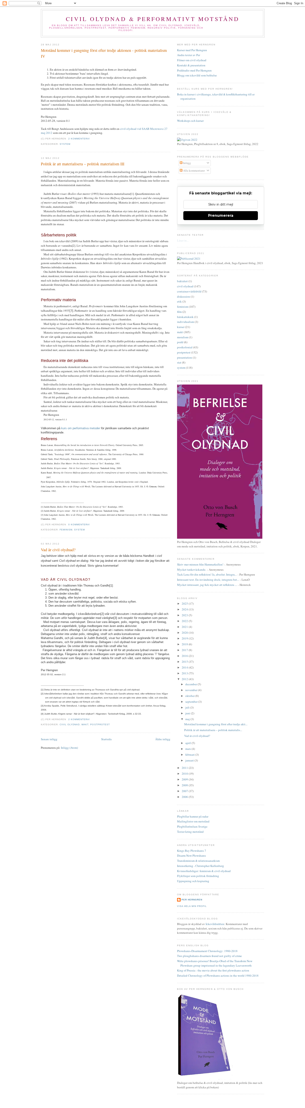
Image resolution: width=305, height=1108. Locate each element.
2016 (185, 656)
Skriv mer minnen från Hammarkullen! (200, 564)
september (191, 702)
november (191, 690)
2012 (185, 679)
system (65, 144)
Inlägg (186, 163)
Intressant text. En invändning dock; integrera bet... (208, 580)
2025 (185, 603)
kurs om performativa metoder (80, 428)
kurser (180, 327)
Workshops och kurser (190, 121)
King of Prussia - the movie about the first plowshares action (213, 970)
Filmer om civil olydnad (191, 60)
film (179, 312)
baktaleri (182, 281)
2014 (185, 667)
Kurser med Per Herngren (192, 50)
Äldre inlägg (162, 739)
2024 (185, 609)
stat (179, 362)
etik (179, 301)
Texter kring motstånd (190, 832)
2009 (185, 779)
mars (188, 749)
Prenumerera (220, 215)
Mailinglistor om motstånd (193, 821)
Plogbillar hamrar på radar (192, 816)
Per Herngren (192, 899)
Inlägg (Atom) (69, 748)
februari (190, 755)
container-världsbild (189, 291)
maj (187, 719)
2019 (185, 638)
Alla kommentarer (193, 170)
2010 (185, 774)
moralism (182, 337)
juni (188, 713)
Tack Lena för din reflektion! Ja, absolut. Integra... (207, 574)
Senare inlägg (49, 739)
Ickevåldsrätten (215, 924)
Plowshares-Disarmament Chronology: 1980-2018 (207, 951)
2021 (185, 627)
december (191, 684)
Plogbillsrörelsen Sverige (192, 826)
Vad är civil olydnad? (58, 549)
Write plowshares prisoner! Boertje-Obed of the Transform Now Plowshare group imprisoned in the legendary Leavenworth (214, 963)
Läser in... (183, 240)
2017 (185, 650)
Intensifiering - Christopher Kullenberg (200, 866)
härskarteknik (185, 317)
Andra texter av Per (188, 55)
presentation (184, 357)
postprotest (100, 724)
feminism (66, 529)
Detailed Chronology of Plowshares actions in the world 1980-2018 (218, 975)
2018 (185, 644)
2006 (185, 797)
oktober (190, 696)
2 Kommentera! (79, 138)
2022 (185, 621)
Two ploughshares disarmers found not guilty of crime (209, 956)
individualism (185, 322)
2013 (185, 673)
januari (189, 760)
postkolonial (184, 347)
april (188, 743)
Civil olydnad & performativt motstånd (152, 19)
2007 (185, 791)
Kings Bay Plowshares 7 (191, 851)
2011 (185, 768)
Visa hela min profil (192, 906)
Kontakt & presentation (191, 65)
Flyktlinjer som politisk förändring (198, 876)
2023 (185, 615)
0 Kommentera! (79, 524)
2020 (185, 633)
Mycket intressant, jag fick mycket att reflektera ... (207, 585)
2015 (185, 662)
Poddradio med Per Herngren (194, 70)
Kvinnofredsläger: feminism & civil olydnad (204, 871)
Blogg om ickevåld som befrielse (197, 75)
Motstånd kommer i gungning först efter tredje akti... (215, 724)
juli (187, 707)
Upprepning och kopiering (193, 881)
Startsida (106, 739)
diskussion (183, 296)
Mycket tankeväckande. (191, 570)
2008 (185, 785)
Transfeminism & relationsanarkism (198, 861)
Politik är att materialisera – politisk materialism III (82, 163)
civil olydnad (70, 724)
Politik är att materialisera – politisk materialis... (213, 730)
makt (84, 724)
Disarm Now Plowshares (191, 856)
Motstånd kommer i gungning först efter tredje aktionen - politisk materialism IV (104, 53)
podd (180, 342)
